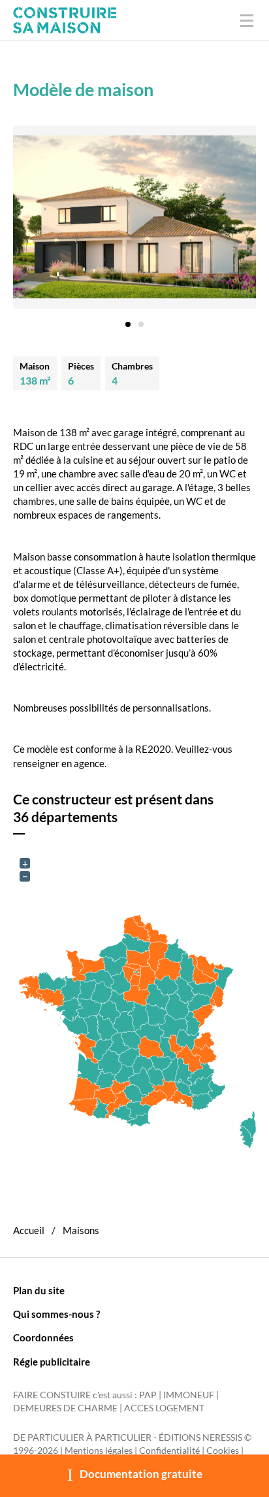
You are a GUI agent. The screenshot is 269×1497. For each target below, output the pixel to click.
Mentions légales (99, 1450)
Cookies (222, 1450)
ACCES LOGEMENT (164, 1408)
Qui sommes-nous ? (56, 1314)
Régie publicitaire (51, 1362)
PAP (148, 1395)
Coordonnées (43, 1337)
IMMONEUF (188, 1395)
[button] (127, 319)
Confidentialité (169, 1450)
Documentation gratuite (141, 1474)
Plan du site (39, 1290)
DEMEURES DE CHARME (65, 1408)
